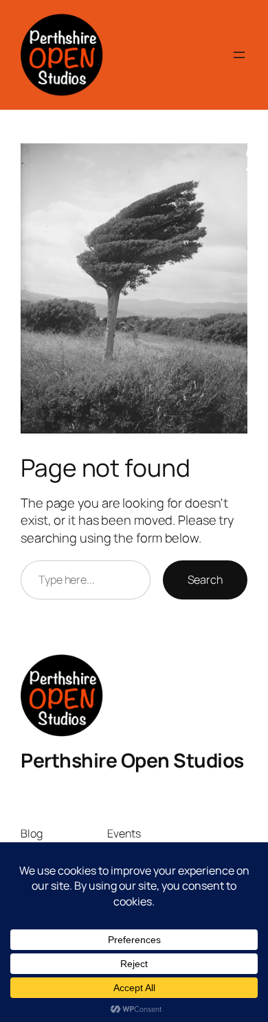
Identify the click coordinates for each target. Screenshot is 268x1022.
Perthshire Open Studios (132, 760)
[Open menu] (239, 55)
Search (205, 579)
